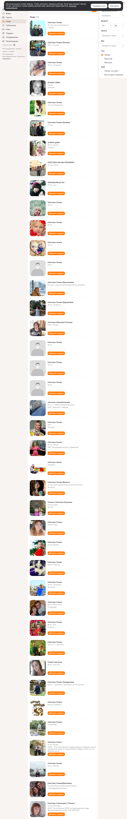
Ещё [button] (11, 52)
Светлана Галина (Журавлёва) (60, 302)
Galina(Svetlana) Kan (56, 182)
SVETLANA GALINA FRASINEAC (61, 162)
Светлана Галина (55, 22)
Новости (5, 52)
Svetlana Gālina (54, 82)
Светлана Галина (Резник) (59, 42)
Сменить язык (7, 45)
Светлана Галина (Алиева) (59, 122)
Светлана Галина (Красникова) (61, 282)
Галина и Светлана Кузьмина (60, 502)
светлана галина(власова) (59, 402)
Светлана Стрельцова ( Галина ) (61, 803)
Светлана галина (55, 242)
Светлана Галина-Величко (59, 482)
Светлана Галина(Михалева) (60, 783)
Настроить (114, 6)
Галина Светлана (55, 662)
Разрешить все (99, 6)
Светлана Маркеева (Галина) (60, 322)
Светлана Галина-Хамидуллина (61, 682)
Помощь (18, 49)
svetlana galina (54, 142)
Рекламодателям (8, 49)
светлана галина (55, 462)
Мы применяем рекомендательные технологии (13, 56)
